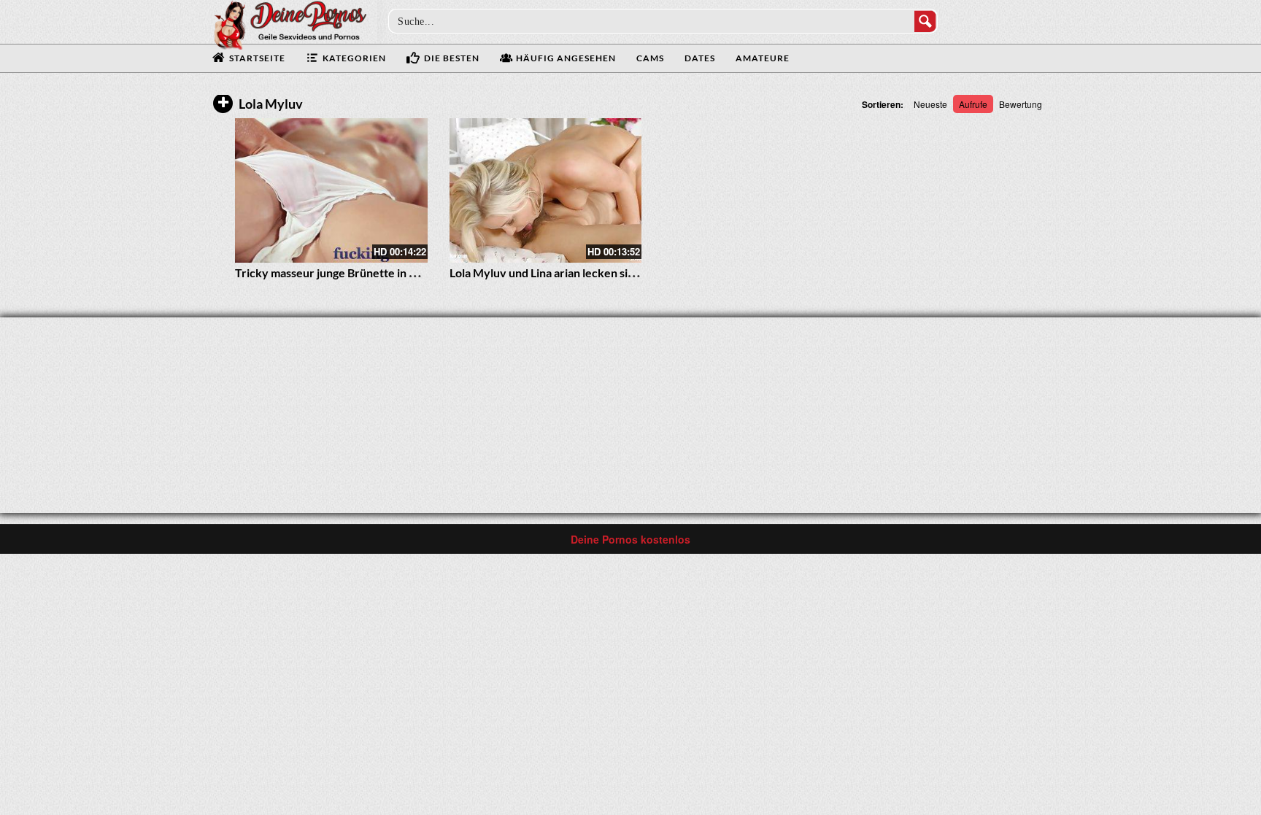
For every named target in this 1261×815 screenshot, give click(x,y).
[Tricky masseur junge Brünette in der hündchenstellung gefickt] (331, 190)
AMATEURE (763, 58)
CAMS (650, 58)
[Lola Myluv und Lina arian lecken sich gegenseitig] (546, 190)
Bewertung (1020, 104)
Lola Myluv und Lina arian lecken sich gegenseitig (575, 272)
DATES (700, 58)
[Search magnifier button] (925, 21)
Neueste (930, 104)
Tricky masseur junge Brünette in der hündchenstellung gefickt (397, 272)
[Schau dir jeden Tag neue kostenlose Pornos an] (289, 23)
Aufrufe (973, 104)
